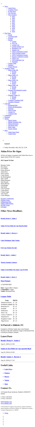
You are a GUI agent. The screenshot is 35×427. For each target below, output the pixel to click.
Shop (6, 130)
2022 (13, 21)
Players (6, 376)
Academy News (13, 10)
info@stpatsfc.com (6, 402)
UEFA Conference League (20, 55)
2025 (13, 16)
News (6, 6)
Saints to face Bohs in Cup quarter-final (16, 349)
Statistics (10, 65)
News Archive (12, 15)
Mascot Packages (13, 124)
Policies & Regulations (15, 107)
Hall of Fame (12, 110)
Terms (6, 413)
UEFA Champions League (20, 51)
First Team (7, 33)
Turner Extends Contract (9, 262)
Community (7, 115)
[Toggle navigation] (1, 3)
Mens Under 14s (13, 85)
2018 (13, 28)
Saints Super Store (13, 132)
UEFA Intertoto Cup (18, 60)
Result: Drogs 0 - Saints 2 (9, 218)
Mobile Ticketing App (14, 122)
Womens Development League (17, 90)
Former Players (12, 67)
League (14, 41)
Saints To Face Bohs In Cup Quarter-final (14, 226)
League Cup (15, 45)
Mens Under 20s (13, 70)
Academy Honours (13, 102)
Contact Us (11, 112)
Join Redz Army (13, 125)
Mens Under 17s (13, 75)
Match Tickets (12, 120)
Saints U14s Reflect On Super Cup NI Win (14, 270)
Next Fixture (5, 281)
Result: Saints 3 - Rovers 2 (9, 233)
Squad (10, 35)
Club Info (7, 103)
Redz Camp (11, 127)
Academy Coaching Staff (15, 100)
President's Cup (16, 48)
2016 (13, 31)
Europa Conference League (20, 56)
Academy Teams (9, 68)
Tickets (6, 119)
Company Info (12, 113)
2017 (13, 30)
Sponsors (7, 117)
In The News (12, 11)
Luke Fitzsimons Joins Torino (10, 240)
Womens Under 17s (14, 95)
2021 (13, 23)
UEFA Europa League (18, 53)
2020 (13, 25)
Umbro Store (12, 134)
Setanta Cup (15, 50)
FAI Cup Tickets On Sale (9, 248)
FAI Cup (14, 43)
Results (10, 40)
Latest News (12, 8)
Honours (10, 108)
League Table (12, 63)
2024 (13, 18)
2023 (13, 20)
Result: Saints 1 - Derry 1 (9, 277)
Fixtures (10, 38)
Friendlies (15, 62)
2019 (13, 26)
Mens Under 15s (13, 80)
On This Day (12, 13)
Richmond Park (12, 105)
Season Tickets (12, 129)
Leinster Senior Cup (18, 46)
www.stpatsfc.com (6, 403)
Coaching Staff (12, 36)
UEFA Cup (15, 58)
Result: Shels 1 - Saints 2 (8, 255)
